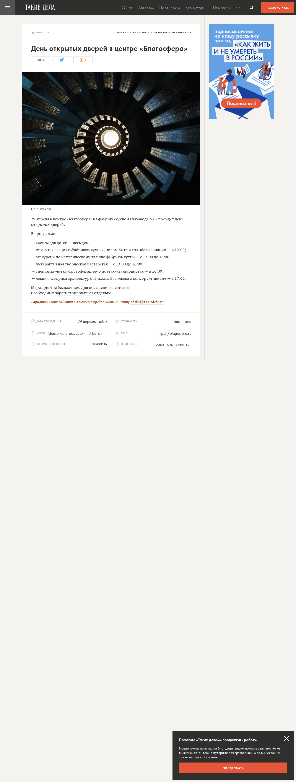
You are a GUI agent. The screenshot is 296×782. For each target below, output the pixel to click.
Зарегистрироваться (173, 344)
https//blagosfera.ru (174, 333)
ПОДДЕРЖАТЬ (233, 768)
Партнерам (169, 7)
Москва (123, 32)
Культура (140, 32)
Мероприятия (181, 32)
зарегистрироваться (74, 293)
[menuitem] (7, 7)
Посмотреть (98, 344)
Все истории (196, 7)
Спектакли (159, 32)
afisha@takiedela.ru (147, 302)
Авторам (146, 7)
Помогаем (222, 7)
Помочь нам (278, 8)
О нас (127, 7)
